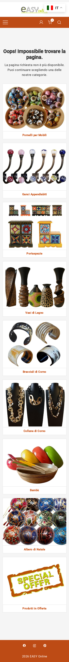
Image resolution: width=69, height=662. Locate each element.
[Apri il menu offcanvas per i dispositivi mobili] (5, 22)
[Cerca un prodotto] (59, 22)
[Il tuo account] (41, 22)
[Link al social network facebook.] (24, 645)
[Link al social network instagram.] (34, 645)
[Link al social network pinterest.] (44, 645)
